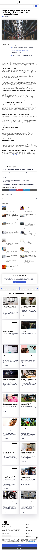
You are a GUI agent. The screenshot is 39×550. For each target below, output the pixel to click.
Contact (25, 6)
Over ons (16, 6)
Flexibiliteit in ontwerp (16, 44)
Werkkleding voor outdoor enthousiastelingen (26, 428)
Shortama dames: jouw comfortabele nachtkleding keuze (28, 307)
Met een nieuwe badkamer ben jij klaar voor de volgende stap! (27, 453)
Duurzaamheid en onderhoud (18, 49)
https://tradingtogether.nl (7, 161)
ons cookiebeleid (32, 541)
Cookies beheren (19, 548)
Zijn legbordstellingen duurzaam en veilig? (19, 177)
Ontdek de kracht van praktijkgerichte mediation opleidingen (28, 380)
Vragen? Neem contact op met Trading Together (22, 55)
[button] (36, 537)
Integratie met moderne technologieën (20, 50)
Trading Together (16, 154)
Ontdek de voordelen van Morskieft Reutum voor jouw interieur (9, 331)
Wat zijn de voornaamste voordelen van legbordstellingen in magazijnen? (19, 169)
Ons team (21, 6)
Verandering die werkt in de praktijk (11, 231)
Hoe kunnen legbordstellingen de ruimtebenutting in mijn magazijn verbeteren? (19, 173)
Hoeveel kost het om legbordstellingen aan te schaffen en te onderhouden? (19, 184)
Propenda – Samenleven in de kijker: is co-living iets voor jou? (10, 477)
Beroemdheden (28, 525)
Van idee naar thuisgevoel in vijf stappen (12, 222)
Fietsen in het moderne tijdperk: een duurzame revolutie (10, 501)
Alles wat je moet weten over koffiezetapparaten (8, 453)
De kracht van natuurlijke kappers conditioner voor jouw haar (9, 428)
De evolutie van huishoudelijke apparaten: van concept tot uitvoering (28, 501)
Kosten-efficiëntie (15, 53)
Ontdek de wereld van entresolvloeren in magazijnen (28, 331)
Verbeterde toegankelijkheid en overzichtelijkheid (22, 47)
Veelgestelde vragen (16, 57)
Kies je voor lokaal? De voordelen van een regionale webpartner (10, 355)
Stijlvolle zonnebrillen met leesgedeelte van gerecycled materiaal (10, 404)
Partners (5, 6)
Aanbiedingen (6, 16)
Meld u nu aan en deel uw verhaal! (19, 275)
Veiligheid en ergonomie (17, 52)
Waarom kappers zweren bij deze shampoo (27, 355)
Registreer (28, 527)
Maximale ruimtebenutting (17, 45)
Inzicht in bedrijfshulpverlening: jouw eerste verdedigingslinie (28, 404)
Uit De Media (10, 6)
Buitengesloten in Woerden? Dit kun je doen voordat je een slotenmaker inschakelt (12, 240)
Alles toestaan (19, 545)
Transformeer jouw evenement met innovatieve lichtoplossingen (9, 380)
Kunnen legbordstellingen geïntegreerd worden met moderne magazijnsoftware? (19, 181)
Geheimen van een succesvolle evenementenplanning (27, 477)
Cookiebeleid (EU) (29, 530)
